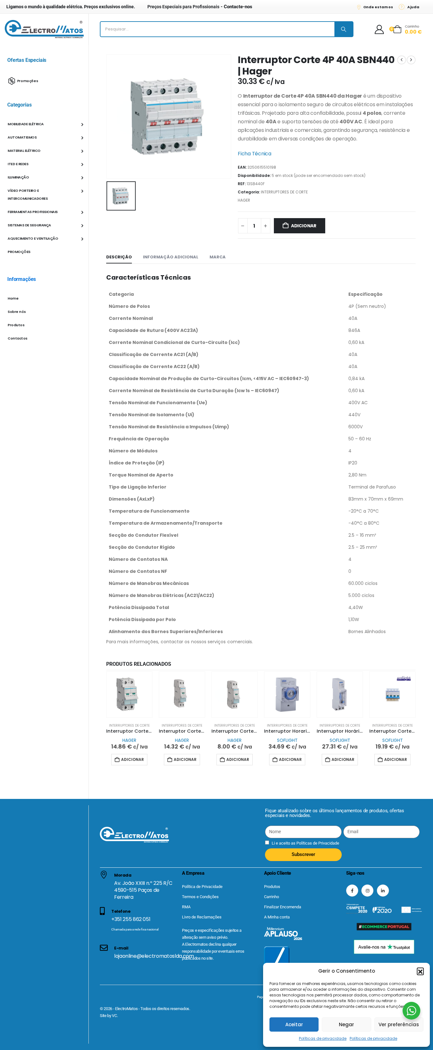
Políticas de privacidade (322, 1038)
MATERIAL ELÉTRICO (24, 150)
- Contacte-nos (199, 7)
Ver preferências (398, 1024)
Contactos (18, 338)
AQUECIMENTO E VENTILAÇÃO (33, 238)
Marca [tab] (218, 257)
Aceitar (294, 1024)
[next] (411, 59)
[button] (420, 971)
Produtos (16, 324)
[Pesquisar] (343, 29)
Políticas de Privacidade (317, 843)
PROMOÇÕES (19, 251)
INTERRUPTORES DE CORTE (284, 192)
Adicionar (303, 226)
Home (13, 298)
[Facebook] (352, 890)
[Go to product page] (129, 694)
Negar (346, 1024)
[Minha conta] (379, 29)
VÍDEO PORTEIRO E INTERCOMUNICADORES (28, 194)
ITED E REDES (18, 163)
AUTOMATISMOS (22, 137)
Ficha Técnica (254, 153)
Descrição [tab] (119, 257)
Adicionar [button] (132, 759)
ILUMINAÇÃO (18, 177)
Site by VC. (109, 1015)
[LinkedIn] (383, 890)
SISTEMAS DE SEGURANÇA (29, 225)
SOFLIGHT (287, 740)
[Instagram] (367, 890)
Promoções (27, 80)
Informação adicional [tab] (170, 257)
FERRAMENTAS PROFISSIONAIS (33, 211)
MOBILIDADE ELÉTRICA (26, 123)
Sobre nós (17, 311)
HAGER (244, 200)
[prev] (401, 59)
